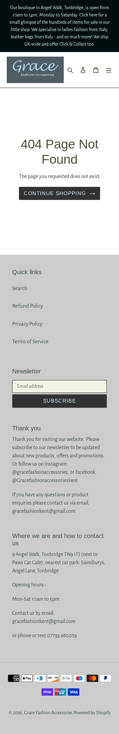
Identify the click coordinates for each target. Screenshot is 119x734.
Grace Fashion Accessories (48, 712)
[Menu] (108, 69)
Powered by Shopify (92, 712)
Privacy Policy (27, 324)
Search (19, 288)
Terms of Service (30, 341)
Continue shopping (55, 193)
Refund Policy (27, 306)
